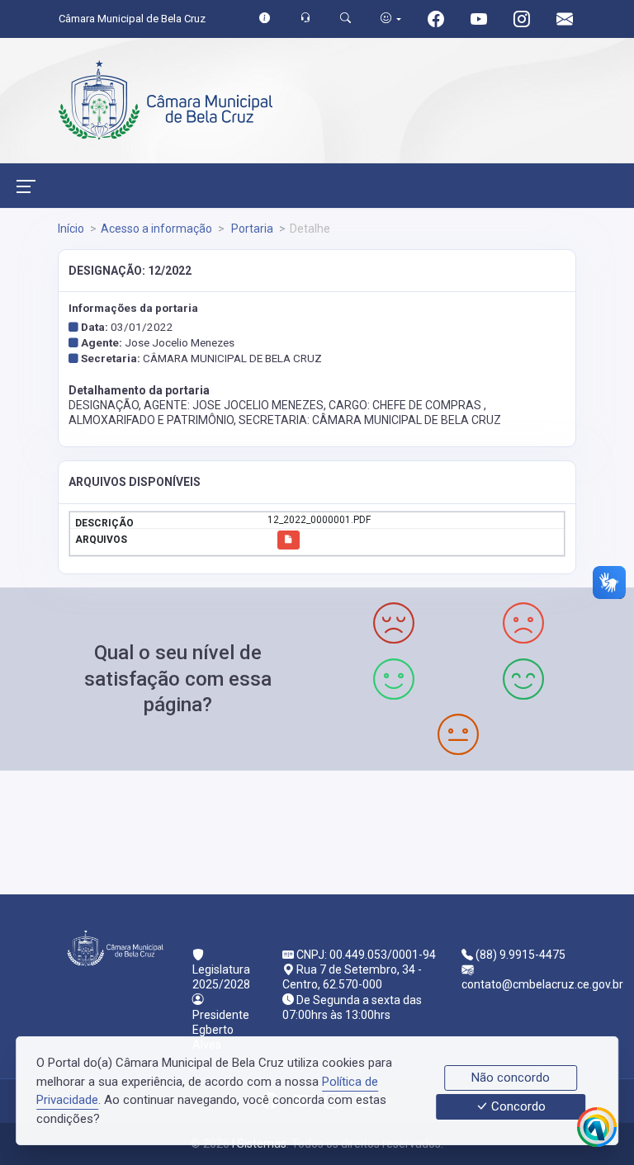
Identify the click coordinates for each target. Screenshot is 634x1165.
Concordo (517, 1107)
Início (71, 228)
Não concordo (510, 1077)
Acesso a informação (156, 228)
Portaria (251, 228)
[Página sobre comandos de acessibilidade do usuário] (391, 18)
